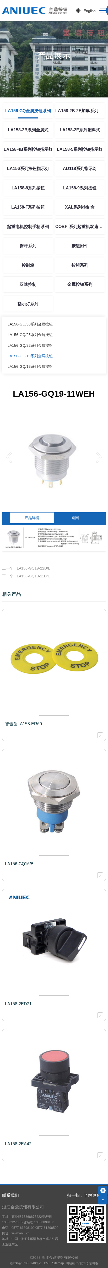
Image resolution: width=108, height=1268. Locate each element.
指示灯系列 (28, 304)
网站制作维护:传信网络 (82, 1263)
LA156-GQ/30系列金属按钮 (30, 324)
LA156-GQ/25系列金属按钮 (30, 335)
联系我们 (10, 1195)
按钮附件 (80, 246)
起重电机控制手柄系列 (28, 226)
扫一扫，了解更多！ (86, 1195)
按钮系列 (80, 265)
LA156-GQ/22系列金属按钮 (30, 345)
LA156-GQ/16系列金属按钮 (30, 366)
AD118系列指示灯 (80, 168)
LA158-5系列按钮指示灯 (80, 149)
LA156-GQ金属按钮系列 (28, 110)
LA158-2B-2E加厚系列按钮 (80, 110)
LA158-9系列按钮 (79, 188)
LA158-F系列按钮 (28, 207)
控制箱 (28, 265)
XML (47, 1263)
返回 (75, 518)
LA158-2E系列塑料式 (80, 130)
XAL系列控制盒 (80, 207)
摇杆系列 (28, 246)
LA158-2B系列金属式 (28, 130)
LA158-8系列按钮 (28, 188)
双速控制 (28, 284)
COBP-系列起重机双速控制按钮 (80, 226)
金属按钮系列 (80, 284)
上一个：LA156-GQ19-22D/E (26, 568)
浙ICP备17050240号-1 (26, 1263)
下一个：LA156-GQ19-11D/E (26, 576)
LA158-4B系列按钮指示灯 (28, 149)
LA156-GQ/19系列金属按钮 (30, 356)
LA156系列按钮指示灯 (28, 168)
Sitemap (58, 1263)
